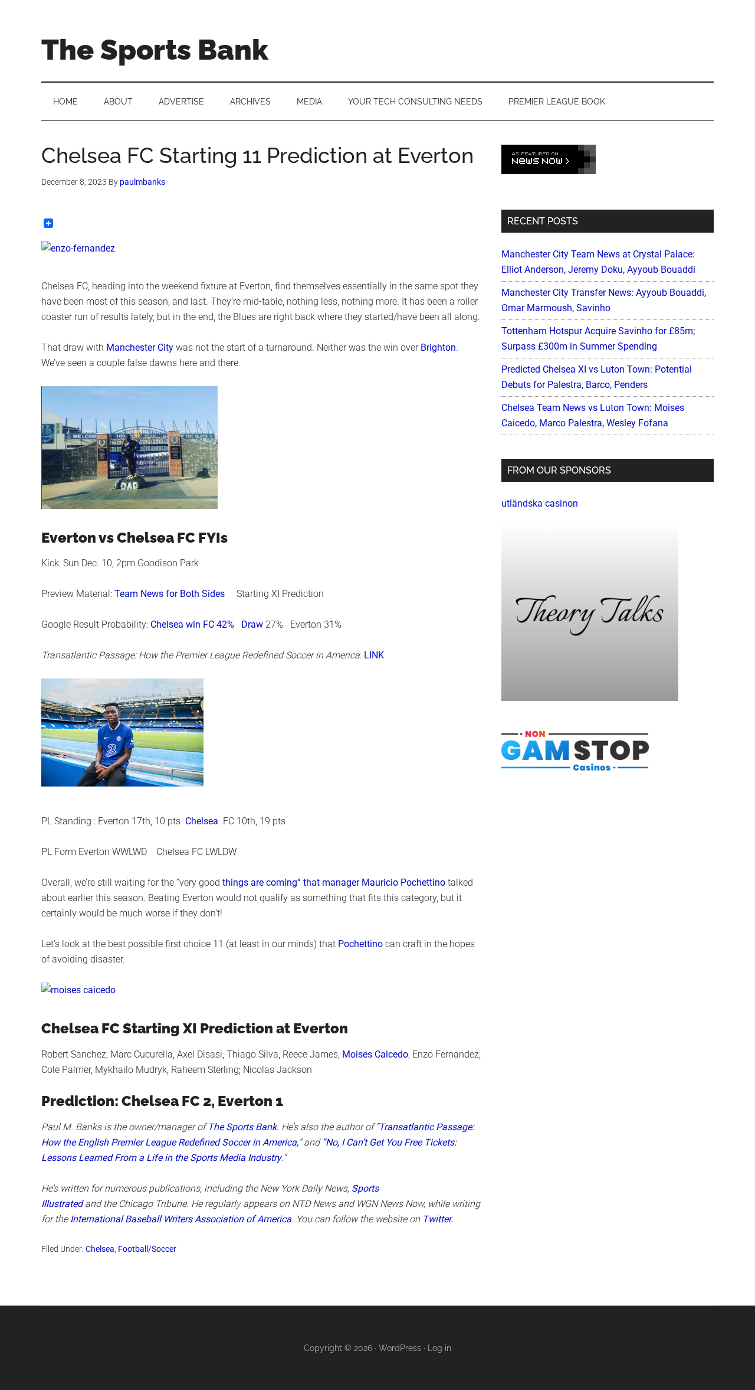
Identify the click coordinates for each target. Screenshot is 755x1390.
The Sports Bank (154, 49)
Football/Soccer (147, 1249)
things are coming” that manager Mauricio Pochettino (333, 882)
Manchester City (139, 347)
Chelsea (201, 821)
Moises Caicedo (375, 1054)
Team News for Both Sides (170, 593)
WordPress (400, 1348)
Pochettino (360, 943)
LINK (374, 655)
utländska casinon (539, 503)
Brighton (438, 347)
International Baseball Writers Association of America (180, 1219)
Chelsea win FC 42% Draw (206, 624)
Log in (439, 1348)
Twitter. (437, 1219)
